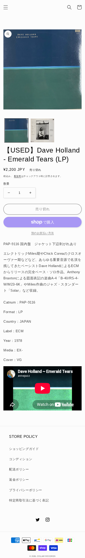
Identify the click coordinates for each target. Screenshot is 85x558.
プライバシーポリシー (25, 490)
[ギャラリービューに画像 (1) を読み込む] (16, 131)
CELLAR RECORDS (46, 556)
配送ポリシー (19, 469)
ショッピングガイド (24, 449)
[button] (6, 7)
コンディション (20, 459)
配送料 (17, 176)
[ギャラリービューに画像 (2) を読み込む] (42, 131)
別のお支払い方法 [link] (42, 233)
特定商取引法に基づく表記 (29, 500)
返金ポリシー (19, 479)
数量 (6, 183)
